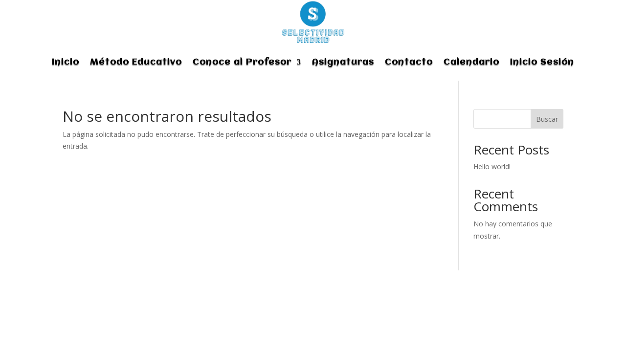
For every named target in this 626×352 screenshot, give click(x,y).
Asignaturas (343, 62)
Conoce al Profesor (242, 62)
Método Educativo (136, 62)
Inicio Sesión (542, 62)
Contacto (409, 62)
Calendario (471, 62)
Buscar (547, 119)
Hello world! (492, 166)
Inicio (65, 62)
